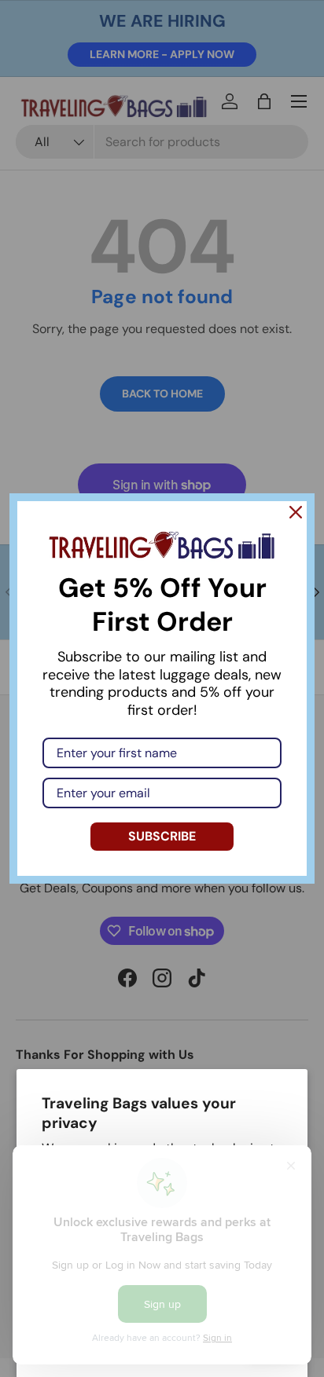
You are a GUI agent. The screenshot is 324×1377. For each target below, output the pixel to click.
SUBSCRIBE (162, 836)
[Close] (296, 512)
